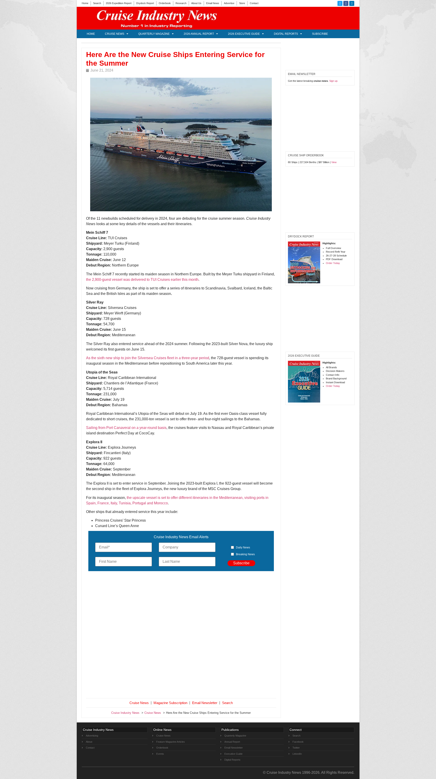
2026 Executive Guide (244, 33)
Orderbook (165, 3)
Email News (212, 3)
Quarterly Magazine (154, 33)
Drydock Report (145, 3)
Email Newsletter (204, 703)
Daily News (243, 547)
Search (97, 3)
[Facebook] (345, 3)
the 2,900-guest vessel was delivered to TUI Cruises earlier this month (142, 279)
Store (242, 3)
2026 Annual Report (199, 33)
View (334, 162)
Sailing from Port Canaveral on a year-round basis (126, 428)
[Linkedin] (351, 3)
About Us (196, 3)
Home (85, 3)
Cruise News (114, 33)
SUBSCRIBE (320, 33)
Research (181, 3)
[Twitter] (339, 3)
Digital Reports (286, 33)
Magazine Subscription (170, 703)
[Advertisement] (181, 635)
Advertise (229, 3)
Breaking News (245, 554)
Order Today (333, 263)
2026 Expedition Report (118, 3)
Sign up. (333, 81)
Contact (254, 3)
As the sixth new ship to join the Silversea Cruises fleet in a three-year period (147, 358)
